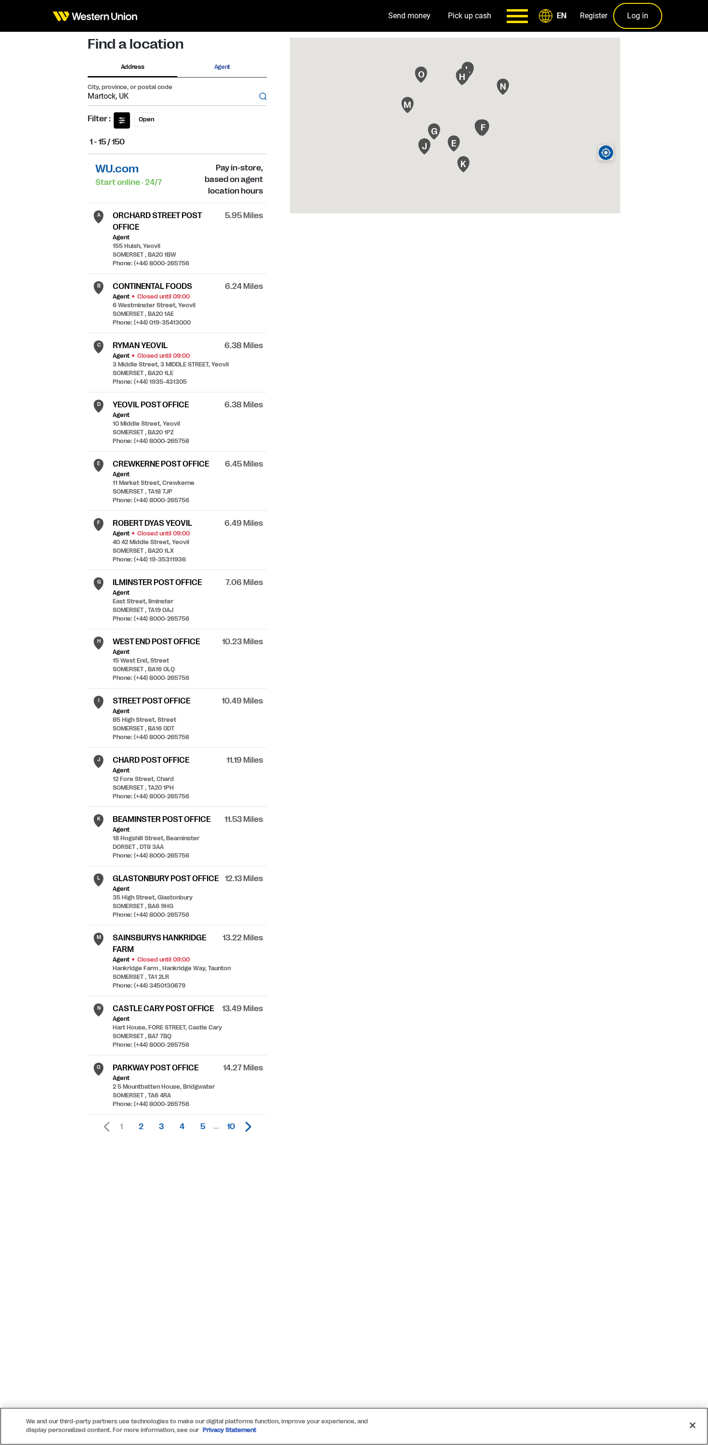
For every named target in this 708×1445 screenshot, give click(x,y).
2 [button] (141, 1126)
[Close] (692, 1425)
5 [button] (202, 1126)
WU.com (117, 169)
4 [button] (182, 1126)
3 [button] (161, 1126)
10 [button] (231, 1126)
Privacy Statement (229, 1430)
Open (146, 119)
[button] (554, 16)
